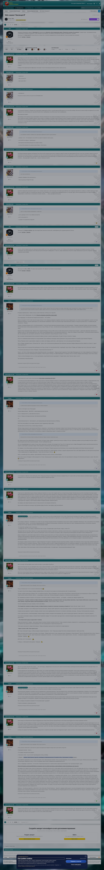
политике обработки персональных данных (26, 866)
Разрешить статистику (76, 861)
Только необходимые (76, 864)
